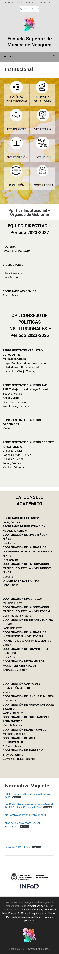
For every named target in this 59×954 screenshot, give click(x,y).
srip (26, 913)
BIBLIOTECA (49, 3)
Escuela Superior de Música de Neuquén (29, 41)
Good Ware (50, 909)
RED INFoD (30, 3)
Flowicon (47, 917)
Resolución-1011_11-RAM (17, 847)
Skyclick (38, 909)
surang (24, 917)
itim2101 (18, 913)
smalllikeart (35, 917)
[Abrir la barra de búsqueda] (54, 57)
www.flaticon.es (35, 905)
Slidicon (52, 913)
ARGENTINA (10, 3)
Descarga (16, 797)
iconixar (42, 913)
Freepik (33, 913)
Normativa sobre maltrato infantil (25, 815)
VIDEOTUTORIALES (30, 9)
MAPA (39, 3)
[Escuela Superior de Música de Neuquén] (29, 24)
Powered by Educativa (38, 948)
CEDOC (20, 3)
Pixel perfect (13, 917)
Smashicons (26, 909)
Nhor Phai (7, 913)
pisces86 (29, 920)
